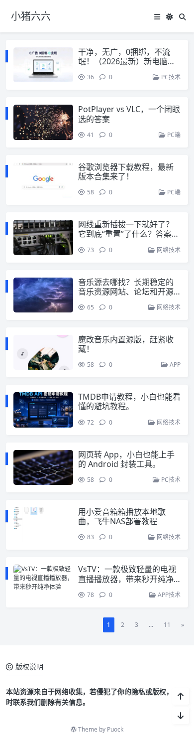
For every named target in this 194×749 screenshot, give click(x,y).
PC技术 (170, 77)
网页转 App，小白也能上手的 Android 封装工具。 (126, 459)
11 (167, 624)
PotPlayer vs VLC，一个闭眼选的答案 (129, 114)
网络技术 (168, 250)
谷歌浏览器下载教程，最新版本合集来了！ (126, 171)
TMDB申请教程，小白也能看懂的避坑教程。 (129, 401)
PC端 (173, 135)
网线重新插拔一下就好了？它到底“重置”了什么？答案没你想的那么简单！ (129, 234)
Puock (115, 729)
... (151, 624)
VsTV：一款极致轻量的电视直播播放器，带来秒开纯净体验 (127, 579)
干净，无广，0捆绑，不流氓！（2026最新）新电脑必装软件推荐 (127, 61)
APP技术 (168, 595)
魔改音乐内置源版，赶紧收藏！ (126, 344)
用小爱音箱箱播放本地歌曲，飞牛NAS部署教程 (122, 516)
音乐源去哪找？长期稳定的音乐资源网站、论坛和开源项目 (126, 291)
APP (174, 364)
